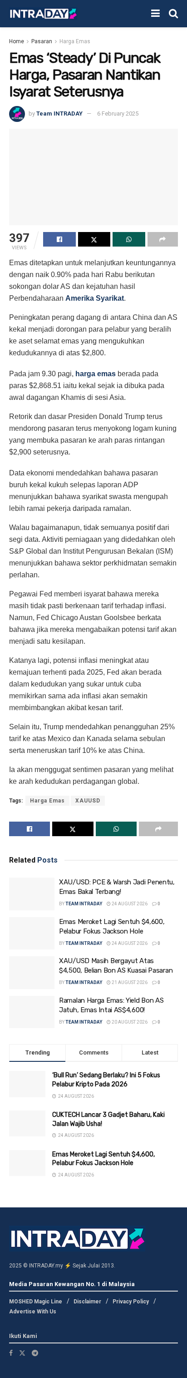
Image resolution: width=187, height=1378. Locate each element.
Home (16, 41)
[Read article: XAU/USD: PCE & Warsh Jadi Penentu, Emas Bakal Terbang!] (31, 894)
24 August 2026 (129, 903)
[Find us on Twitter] (22, 1353)
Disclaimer (87, 1301)
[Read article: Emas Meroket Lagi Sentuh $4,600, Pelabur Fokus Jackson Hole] (31, 933)
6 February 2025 (117, 113)
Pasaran (41, 41)
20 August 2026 (129, 1022)
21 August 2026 (129, 982)
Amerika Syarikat (94, 298)
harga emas (95, 374)
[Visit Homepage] (43, 13)
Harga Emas (74, 41)
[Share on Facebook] (59, 239)
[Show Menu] (155, 13)
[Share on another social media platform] (163, 239)
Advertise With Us (32, 1311)
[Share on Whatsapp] (129, 239)
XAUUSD (87, 801)
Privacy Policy (131, 1301)
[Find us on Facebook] (11, 1353)
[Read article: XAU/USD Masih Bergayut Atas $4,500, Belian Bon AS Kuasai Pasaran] (31, 972)
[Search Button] (173, 13)
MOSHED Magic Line (35, 1301)
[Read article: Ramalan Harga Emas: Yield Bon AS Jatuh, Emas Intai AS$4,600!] (31, 1012)
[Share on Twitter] (94, 239)
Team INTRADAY (59, 113)
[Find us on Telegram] (35, 1353)
